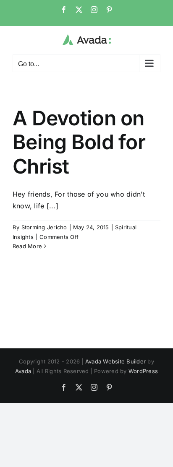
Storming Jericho (44, 227)
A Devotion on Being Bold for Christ (79, 142)
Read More (27, 246)
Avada (23, 371)
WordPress (143, 371)
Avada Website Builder (115, 361)
